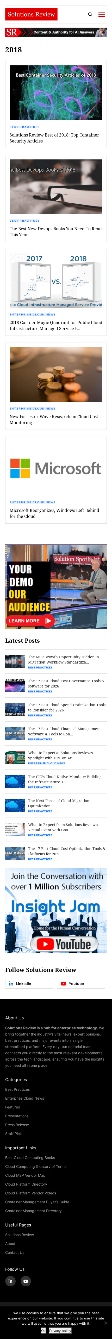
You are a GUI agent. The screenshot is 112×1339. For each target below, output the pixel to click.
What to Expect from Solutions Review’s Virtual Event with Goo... (63, 827)
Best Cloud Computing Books (30, 1157)
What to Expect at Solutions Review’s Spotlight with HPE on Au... (60, 755)
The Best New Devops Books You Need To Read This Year (56, 231)
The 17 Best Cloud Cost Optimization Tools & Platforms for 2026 (66, 851)
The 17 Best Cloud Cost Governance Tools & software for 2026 (66, 683)
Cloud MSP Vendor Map (25, 1175)
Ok (43, 1331)
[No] (105, 1322)
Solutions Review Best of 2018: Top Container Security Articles (54, 138)
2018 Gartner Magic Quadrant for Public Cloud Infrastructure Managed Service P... (56, 325)
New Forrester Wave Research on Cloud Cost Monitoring (54, 419)
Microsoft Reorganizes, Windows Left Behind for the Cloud (54, 513)
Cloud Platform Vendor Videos (30, 1193)
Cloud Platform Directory (26, 1184)
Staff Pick (13, 1133)
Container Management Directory (33, 1210)
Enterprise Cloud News (33, 314)
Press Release (17, 1124)
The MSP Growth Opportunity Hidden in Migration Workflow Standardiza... (63, 659)
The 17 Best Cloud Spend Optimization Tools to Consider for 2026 (66, 707)
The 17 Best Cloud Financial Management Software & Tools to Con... (64, 731)
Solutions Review (19, 1234)
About (10, 1243)
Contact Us (14, 1252)
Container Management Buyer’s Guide (37, 1201)
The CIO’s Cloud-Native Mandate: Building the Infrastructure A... (65, 779)
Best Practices (25, 127)
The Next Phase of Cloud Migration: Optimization (59, 803)
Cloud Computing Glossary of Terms (35, 1166)
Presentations (16, 1115)
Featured (12, 1107)
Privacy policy (60, 1331)
